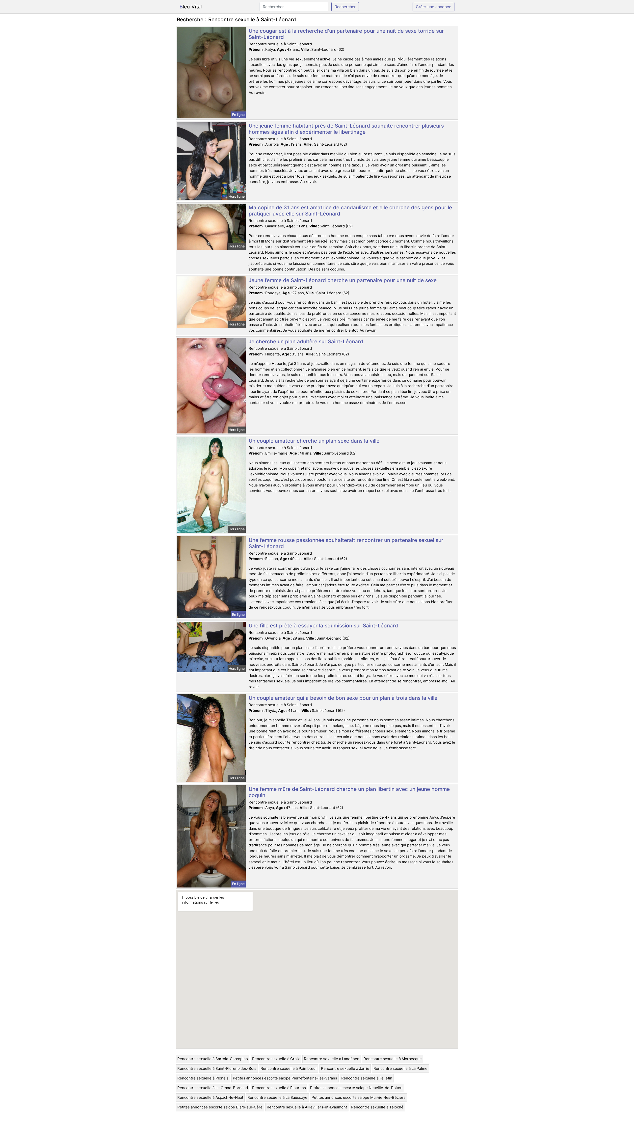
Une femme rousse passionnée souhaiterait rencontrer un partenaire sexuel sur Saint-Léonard (346, 543)
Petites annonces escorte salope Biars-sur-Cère (220, 1107)
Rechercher (345, 6)
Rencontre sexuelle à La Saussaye (277, 1097)
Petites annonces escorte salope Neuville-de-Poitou (356, 1087)
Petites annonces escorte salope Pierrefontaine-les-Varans (285, 1078)
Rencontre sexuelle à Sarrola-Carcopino (212, 1058)
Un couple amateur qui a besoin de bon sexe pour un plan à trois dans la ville (343, 698)
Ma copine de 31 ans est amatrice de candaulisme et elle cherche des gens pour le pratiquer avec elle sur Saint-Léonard (350, 210)
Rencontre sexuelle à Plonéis (203, 1078)
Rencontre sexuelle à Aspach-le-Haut (210, 1097)
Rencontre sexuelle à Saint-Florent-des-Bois (216, 1068)
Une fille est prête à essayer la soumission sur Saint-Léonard (323, 625)
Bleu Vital (191, 7)
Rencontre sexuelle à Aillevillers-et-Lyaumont (307, 1107)
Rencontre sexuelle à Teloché (377, 1107)
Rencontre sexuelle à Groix (276, 1058)
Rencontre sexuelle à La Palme (400, 1068)
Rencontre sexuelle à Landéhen (331, 1058)
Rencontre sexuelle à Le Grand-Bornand (212, 1087)
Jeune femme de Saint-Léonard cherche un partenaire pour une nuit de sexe (343, 280)
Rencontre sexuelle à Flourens (279, 1087)
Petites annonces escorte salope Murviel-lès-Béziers (358, 1097)
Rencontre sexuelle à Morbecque (393, 1058)
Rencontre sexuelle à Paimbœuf (289, 1068)
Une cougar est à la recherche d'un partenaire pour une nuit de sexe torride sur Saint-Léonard (346, 34)
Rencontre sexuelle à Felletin (366, 1078)
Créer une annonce (433, 6)
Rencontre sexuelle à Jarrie (345, 1068)
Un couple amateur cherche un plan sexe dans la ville (314, 441)
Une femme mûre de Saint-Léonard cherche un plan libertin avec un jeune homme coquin (349, 792)
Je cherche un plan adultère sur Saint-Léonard (306, 341)
